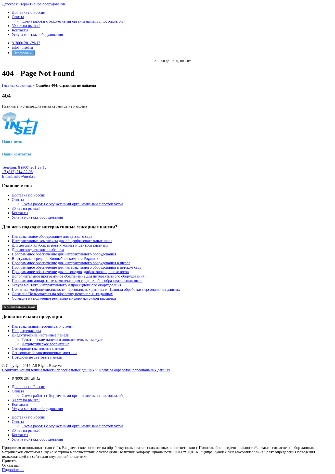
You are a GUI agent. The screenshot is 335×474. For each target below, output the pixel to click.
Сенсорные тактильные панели (38, 348)
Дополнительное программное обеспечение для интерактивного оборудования (78, 276)
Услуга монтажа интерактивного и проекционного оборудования (66, 285)
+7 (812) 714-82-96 (17, 172)
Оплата (18, 17)
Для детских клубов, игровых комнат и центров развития (60, 245)
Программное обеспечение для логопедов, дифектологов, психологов (70, 272)
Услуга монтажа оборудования (37, 34)
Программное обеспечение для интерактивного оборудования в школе (71, 263)
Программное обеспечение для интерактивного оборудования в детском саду (77, 267)
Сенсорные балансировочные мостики (44, 353)
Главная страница (17, 85)
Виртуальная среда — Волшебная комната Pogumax (55, 258)
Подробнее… (13, 470)
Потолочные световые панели (37, 357)
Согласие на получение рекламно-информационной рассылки (64, 298)
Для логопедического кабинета (38, 250)
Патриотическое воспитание (45, 344)
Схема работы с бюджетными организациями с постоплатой (72, 21)
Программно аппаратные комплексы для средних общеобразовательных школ (77, 281)
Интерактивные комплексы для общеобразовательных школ (62, 241)
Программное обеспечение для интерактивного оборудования (64, 254)
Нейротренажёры (26, 331)
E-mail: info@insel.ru (18, 176)
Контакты (20, 30)
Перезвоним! (23, 53)
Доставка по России (28, 12)
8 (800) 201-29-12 (26, 43)
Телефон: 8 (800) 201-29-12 (24, 167)
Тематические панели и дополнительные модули (62, 339)
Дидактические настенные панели (40, 335)
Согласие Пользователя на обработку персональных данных (62, 294)
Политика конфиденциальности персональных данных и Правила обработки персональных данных (96, 289)
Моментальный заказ (19, 307)
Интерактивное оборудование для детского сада (52, 236)
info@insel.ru (22, 47)
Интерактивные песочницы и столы (42, 326)
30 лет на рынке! (26, 26)
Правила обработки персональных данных (134, 370)
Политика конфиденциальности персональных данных (48, 370)
